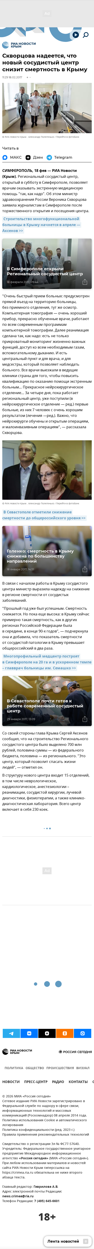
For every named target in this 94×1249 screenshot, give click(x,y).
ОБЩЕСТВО (35, 1068)
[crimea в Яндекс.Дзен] (47, 1033)
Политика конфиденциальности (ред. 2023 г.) (38, 1130)
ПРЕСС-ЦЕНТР (35, 1082)
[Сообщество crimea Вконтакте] (29, 1033)
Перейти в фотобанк (67, 137)
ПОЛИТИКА (14, 1068)
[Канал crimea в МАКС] (82, 1033)
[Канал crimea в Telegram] (11, 1033)
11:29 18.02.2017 (12, 77)
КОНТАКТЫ (78, 1082)
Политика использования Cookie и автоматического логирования (44, 1123)
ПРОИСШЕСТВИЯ (60, 1068)
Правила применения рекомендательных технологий (45, 1134)
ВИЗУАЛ (82, 1068)
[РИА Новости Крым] (18, 45)
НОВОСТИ (11, 1082)
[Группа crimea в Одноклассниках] (64, 1033)
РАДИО (58, 1082)
